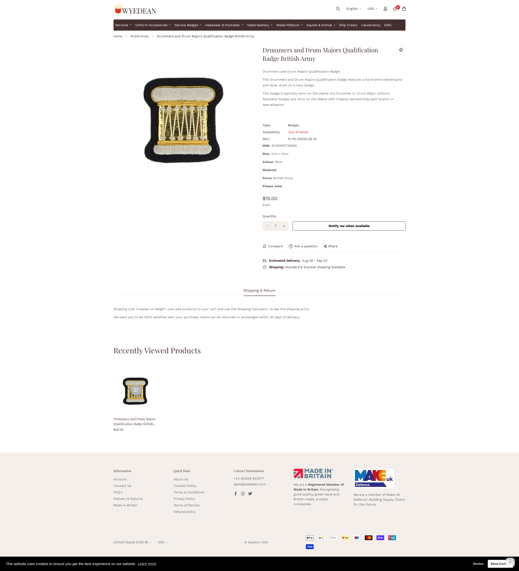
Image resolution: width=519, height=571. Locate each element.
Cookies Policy (185, 486)
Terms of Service (186, 505)
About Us (181, 479)
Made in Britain (125, 505)
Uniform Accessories (151, 25)
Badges (293, 125)
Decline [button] (478, 563)
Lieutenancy (370, 25)
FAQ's (118, 492)
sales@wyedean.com (250, 484)
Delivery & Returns (128, 499)
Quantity (269, 216)
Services (121, 25)
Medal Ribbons (287, 25)
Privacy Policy (184, 499)
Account (120, 479)
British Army (140, 36)
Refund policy (184, 512)
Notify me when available (349, 226)
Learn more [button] (147, 564)
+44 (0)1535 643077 (249, 478)
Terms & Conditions (189, 492)
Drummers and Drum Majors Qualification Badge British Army (135, 421)
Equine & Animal (319, 25)
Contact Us (122, 486)
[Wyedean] (135, 9)
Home (118, 36)
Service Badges (186, 25)
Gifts (387, 25)
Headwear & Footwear (222, 25)
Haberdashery (258, 25)
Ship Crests (348, 25)
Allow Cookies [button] (500, 563)
